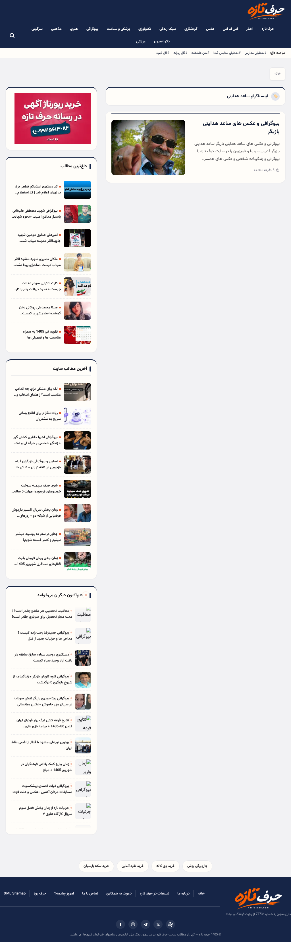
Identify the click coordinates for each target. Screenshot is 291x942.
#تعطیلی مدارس (255, 52)
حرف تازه (268, 29)
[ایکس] (158, 924)
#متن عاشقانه (200, 52)
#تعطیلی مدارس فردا (227, 52)
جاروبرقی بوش (197, 866)
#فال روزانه (180, 52)
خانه (277, 74)
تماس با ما (90, 893)
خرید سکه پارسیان (96, 866)
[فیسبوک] (120, 924)
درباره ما (183, 893)
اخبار (249, 29)
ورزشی (141, 41)
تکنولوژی (144, 29)
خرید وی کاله (165, 866)
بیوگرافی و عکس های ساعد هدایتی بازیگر (241, 127)
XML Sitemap (15, 893)
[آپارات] (170, 924)
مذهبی (56, 29)
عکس (210, 29)
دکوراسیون (162, 41)
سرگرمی (37, 29)
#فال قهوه (162, 52)
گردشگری (191, 29)
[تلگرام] (145, 924)
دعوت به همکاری (119, 893)
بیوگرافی (92, 29)
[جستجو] (12, 35)
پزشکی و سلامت (118, 29)
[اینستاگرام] (133, 924)
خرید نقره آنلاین (133, 866)
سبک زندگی (167, 29)
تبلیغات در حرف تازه (154, 893)
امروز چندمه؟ (64, 893)
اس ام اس (230, 29)
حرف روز (40, 893)
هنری (74, 29)
